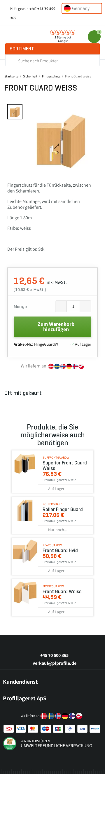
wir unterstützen (35, 741)
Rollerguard (52, 504)
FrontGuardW (53, 586)
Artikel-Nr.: (23, 344)
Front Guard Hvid (60, 550)
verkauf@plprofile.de (54, 663)
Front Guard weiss (62, 591)
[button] (30, 140)
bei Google (63, 39)
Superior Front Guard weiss (65, 465)
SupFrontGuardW (56, 457)
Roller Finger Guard (63, 509)
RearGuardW (52, 545)
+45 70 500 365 (54, 655)
